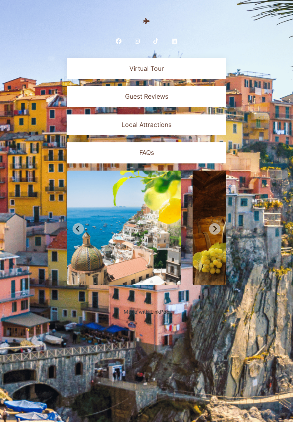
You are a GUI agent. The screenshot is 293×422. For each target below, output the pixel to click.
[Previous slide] (78, 229)
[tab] (141, 281)
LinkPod (160, 312)
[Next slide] (214, 229)
